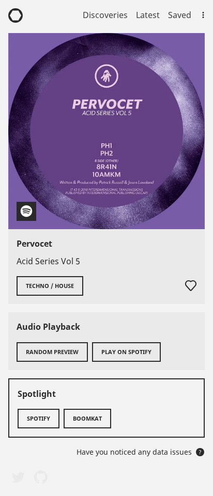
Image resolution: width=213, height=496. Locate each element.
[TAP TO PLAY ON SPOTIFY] (106, 131)
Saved (179, 15)
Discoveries (105, 15)
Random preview (52, 352)
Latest (148, 15)
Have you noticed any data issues (139, 452)
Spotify (38, 418)
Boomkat (87, 418)
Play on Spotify (126, 352)
